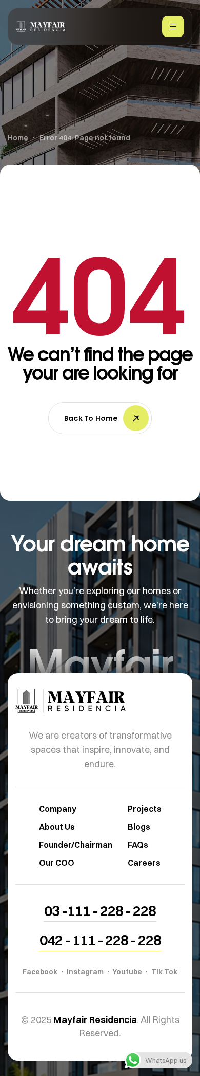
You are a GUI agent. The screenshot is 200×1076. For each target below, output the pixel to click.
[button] (100, 911)
